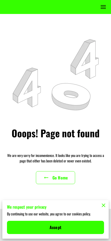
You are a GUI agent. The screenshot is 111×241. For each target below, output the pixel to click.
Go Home (60, 178)
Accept (55, 227)
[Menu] (103, 7)
